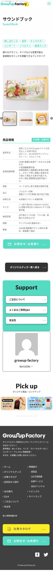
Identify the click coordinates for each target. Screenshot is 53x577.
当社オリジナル (38, 486)
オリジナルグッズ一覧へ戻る (24, 267)
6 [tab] (30, 416)
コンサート (10, 46)
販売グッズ (40, 46)
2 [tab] (19, 416)
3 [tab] (22, 416)
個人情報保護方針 (10, 516)
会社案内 (8, 491)
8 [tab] (36, 416)
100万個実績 (36, 477)
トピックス (34, 491)
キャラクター (37, 41)
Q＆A (6, 496)
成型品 (34, 472)
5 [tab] (28, 416)
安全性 (12, 320)
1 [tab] (16, 416)
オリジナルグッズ (12, 472)
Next (48, 119)
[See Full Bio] (32, 366)
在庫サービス (37, 481)
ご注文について (17, 299)
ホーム (7, 467)
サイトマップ (35, 496)
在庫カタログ (10, 477)
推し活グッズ (11, 41)
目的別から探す (11, 482)
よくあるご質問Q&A (19, 310)
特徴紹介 (33, 467)
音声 (24, 41)
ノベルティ (25, 46)
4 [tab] (25, 416)
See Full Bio (25, 366)
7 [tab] (33, 416)
